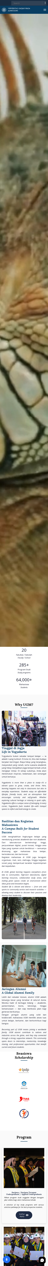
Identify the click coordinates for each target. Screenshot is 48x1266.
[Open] (6, 1259)
